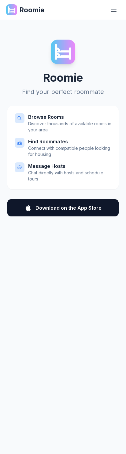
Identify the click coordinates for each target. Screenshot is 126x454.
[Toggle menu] (114, 10)
